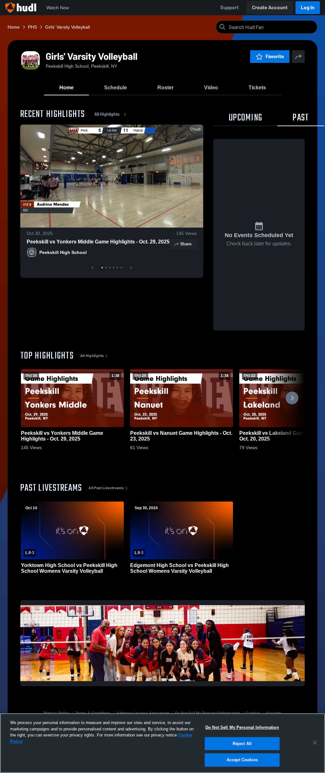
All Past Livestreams (106, 488)
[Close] (315, 742)
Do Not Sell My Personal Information (242, 727)
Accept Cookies (242, 759)
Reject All (242, 743)
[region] (162, 743)
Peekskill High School (63, 252)
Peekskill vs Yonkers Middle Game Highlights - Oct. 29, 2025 (98, 241)
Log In (308, 7)
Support (229, 7)
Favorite (275, 56)
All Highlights (107, 114)
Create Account (270, 7)
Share (185, 244)
